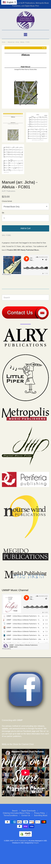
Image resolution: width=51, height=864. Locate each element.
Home (3, 42)
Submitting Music (40, 815)
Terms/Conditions (10, 815)
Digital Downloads (29, 810)
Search (15, 810)
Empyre (36, 843)
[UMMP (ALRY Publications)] (26, 28)
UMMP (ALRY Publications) (18, 840)
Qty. (3, 213)
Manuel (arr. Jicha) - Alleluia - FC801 (19, 42)
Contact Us (25, 815)
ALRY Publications (8, 191)
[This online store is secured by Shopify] (25, 835)
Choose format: (7, 201)
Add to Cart (25, 228)
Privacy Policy (39, 813)
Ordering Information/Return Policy (16, 813)
